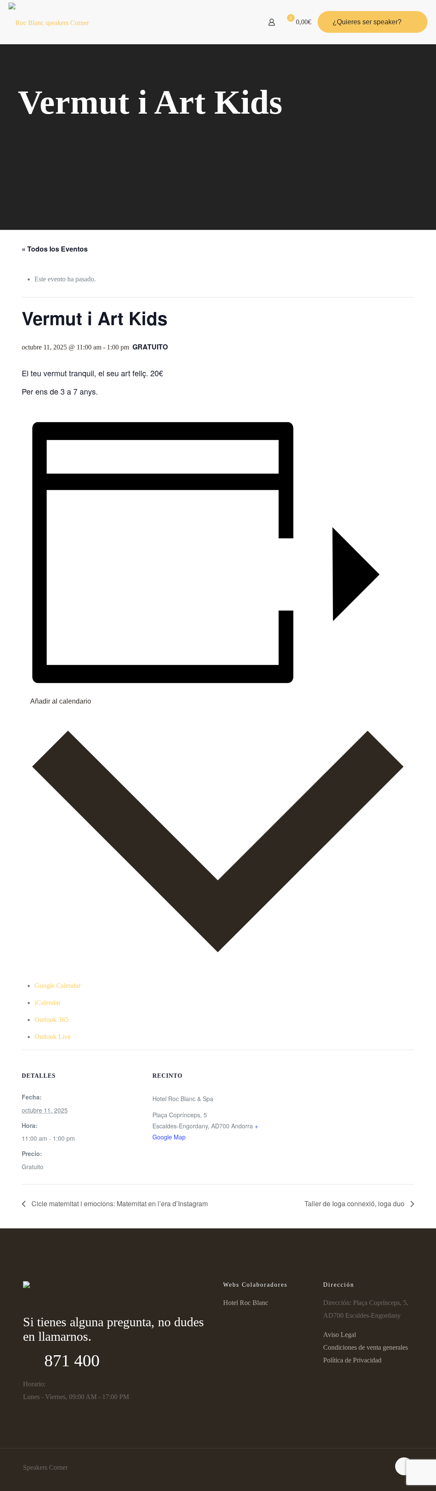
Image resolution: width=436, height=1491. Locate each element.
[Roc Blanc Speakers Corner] (49, 22)
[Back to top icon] (404, 1466)
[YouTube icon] (45, 1304)
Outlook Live (52, 1036)
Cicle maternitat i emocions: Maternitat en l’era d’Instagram (119, 1203)
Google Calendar (57, 985)
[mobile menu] (242, 22)
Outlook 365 (51, 1019)
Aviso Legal (339, 1334)
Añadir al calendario (60, 701)
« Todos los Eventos (55, 249)
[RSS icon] (78, 1304)
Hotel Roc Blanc (245, 1302)
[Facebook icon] (28, 1304)
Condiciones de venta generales (365, 1347)
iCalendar (47, 1002)
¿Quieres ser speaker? (367, 22)
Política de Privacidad (352, 1360)
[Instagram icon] (61, 1304)
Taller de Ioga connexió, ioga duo (355, 1203)
